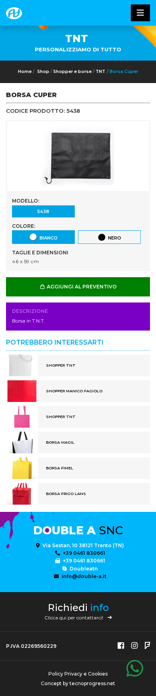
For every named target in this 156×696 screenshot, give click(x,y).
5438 (43, 211)
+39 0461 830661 (83, 553)
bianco (47, 238)
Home (25, 71)
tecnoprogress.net (92, 683)
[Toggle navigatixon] (140, 12)
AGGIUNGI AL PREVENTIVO (81, 287)
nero (113, 238)
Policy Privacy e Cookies (78, 674)
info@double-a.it (83, 576)
